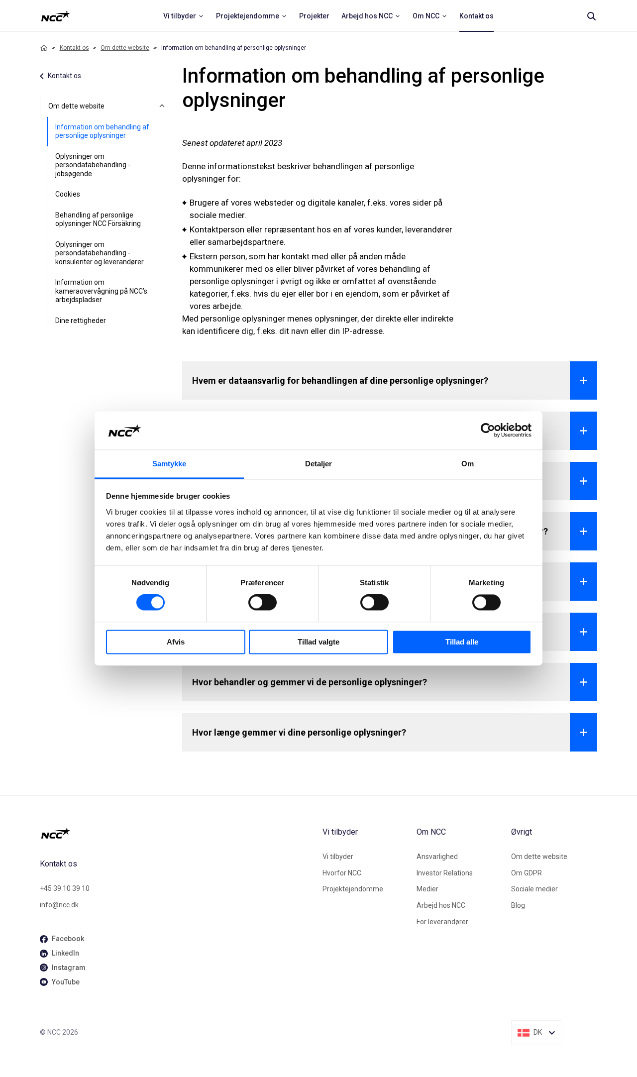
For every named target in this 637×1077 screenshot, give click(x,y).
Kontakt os (74, 47)
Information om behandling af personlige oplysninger (102, 131)
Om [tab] (467, 463)
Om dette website (125, 47)
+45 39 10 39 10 (65, 888)
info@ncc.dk (59, 905)
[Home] (44, 48)
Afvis (176, 642)
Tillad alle (461, 642)
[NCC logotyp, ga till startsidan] (55, 16)
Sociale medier (534, 889)
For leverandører (442, 922)
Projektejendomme (352, 889)
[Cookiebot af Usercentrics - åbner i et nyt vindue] (487, 430)
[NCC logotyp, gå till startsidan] (177, 833)
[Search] (591, 16)
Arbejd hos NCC (441, 905)
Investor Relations (445, 873)
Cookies (67, 194)
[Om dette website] (162, 106)
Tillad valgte (318, 642)
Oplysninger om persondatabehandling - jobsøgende (92, 165)
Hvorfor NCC (341, 873)
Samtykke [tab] (169, 463)
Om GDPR (526, 873)
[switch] (262, 603)
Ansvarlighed (437, 857)
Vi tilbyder (337, 857)
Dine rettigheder (80, 320)
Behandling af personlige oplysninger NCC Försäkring (98, 219)
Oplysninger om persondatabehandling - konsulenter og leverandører (99, 253)
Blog (518, 905)
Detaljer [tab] (318, 463)
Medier (427, 889)
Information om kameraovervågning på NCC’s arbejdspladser (101, 291)
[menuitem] (183, 16)
